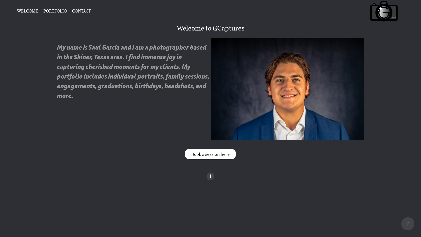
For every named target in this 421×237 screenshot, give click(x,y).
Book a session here (210, 154)
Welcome (27, 11)
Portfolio (55, 11)
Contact (81, 11)
